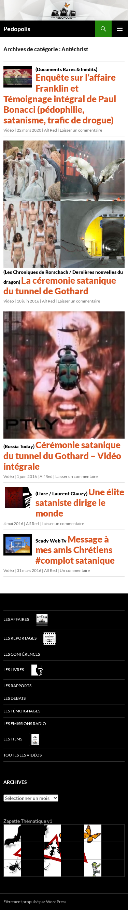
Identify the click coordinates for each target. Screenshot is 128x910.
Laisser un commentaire (81, 130)
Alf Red (50, 130)
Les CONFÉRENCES (21, 654)
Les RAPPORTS (17, 685)
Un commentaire (75, 570)
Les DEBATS (14, 698)
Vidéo (8, 130)
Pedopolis (16, 28)
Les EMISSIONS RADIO (24, 723)
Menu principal (120, 29)
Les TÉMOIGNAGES (21, 710)
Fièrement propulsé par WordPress (34, 901)
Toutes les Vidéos (22, 755)
